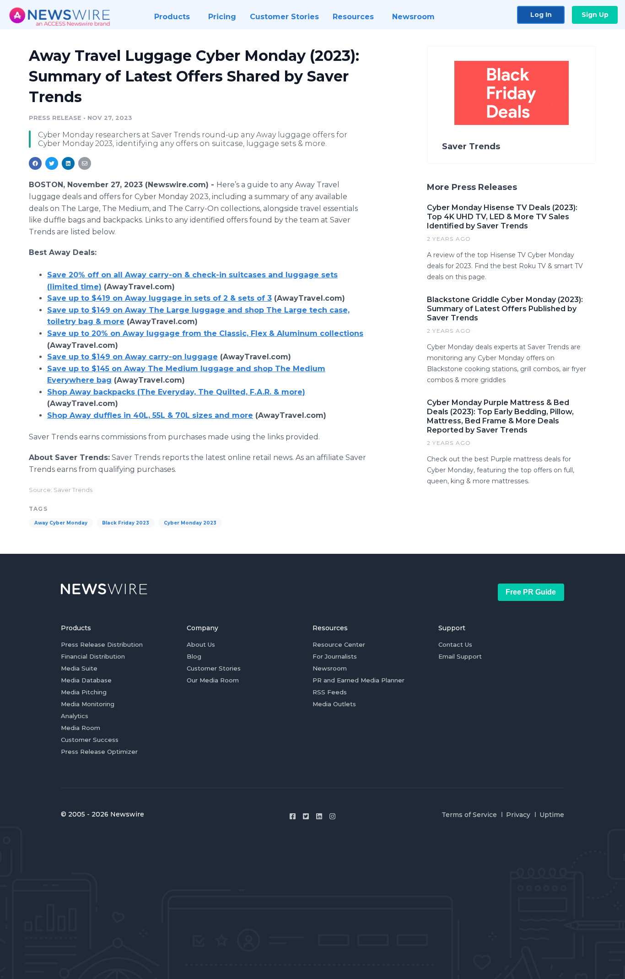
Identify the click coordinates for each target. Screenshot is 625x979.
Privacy (518, 815)
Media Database (86, 680)
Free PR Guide (531, 592)
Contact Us (455, 644)
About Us (201, 644)
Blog (194, 656)
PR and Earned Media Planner (358, 680)
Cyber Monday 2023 (190, 523)
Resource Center (338, 644)
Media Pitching (84, 692)
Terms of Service (469, 815)
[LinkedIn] (319, 816)
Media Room (80, 727)
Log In (541, 15)
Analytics (74, 715)
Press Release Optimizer (99, 751)
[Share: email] (84, 163)
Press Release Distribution (102, 644)
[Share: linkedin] (68, 163)
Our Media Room (213, 680)
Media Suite (79, 668)
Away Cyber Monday (60, 523)
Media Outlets (334, 704)
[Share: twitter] (51, 163)
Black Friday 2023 (125, 523)
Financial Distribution (93, 656)
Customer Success (90, 739)
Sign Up (595, 15)
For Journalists (334, 656)
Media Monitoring (87, 704)
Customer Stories (214, 668)
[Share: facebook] (35, 163)
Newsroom (329, 668)
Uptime (551, 815)
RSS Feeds (329, 692)
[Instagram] (332, 816)
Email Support (460, 656)
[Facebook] (293, 816)
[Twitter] (306, 816)
